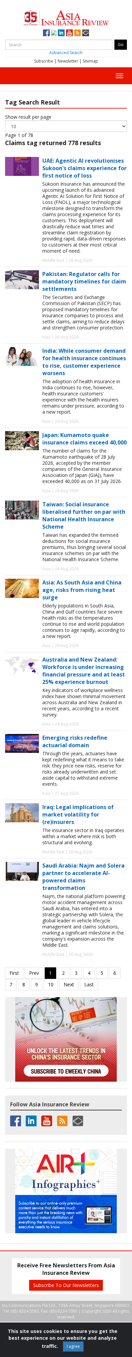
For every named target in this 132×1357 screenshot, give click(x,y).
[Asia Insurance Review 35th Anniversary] (66, 17)
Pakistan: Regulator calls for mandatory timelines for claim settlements (84, 281)
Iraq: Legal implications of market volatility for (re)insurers (78, 814)
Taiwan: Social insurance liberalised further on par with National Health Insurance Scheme (83, 515)
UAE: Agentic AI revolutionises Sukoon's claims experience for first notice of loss (84, 168)
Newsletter (68, 61)
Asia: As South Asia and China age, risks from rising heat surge (82, 590)
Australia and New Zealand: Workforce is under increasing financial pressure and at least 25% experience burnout (83, 671)
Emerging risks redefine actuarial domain (74, 741)
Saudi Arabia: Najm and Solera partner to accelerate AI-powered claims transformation (83, 877)
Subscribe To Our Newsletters (66, 1285)
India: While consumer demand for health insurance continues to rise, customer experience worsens (84, 362)
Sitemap (90, 61)
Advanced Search (66, 52)
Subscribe (43, 61)
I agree (73, 1346)
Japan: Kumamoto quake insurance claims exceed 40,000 (84, 438)
